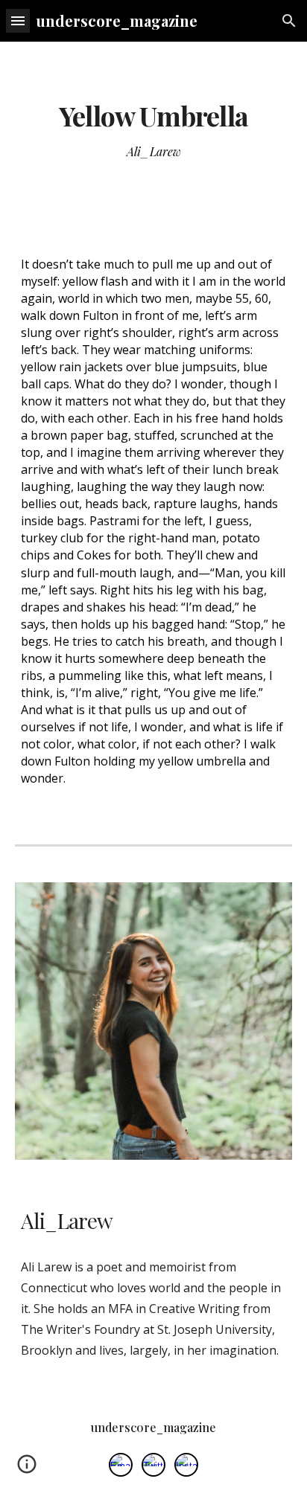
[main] (153, 116)
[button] (18, 20)
